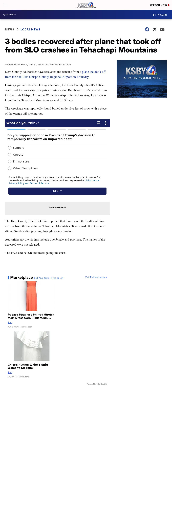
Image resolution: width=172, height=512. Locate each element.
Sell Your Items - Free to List (48, 278)
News (9, 29)
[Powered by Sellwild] (102, 384)
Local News (30, 29)
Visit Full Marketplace (96, 277)
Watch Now (159, 5)
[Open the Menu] (5, 5)
